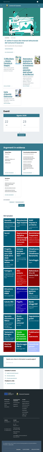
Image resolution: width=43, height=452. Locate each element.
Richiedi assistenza (25, 401)
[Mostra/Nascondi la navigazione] (1, 5)
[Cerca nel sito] (39, 5)
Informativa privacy (25, 405)
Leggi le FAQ (24, 414)
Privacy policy (11, 444)
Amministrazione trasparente (16, 403)
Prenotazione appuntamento (7, 402)
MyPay (5, 405)
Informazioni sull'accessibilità (25, 411)
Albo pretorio (6, 407)
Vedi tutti (21, 205)
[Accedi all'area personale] (38, 1)
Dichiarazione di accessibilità (25, 407)
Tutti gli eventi (21, 135)
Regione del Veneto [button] (6, 1)
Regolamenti (15, 406)
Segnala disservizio (25, 403)
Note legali (24, 415)
